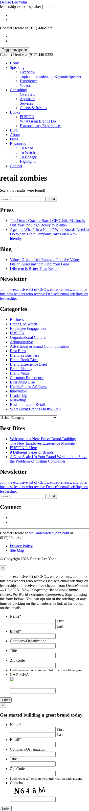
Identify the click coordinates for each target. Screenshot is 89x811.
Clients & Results (33, 108)
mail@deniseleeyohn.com (49, 533)
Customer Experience (27, 378)
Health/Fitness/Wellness (28, 386)
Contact (16, 166)
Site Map (17, 550)
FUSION (27, 117)
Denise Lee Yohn (13, 2)
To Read (26, 148)
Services (26, 103)
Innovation (18, 391)
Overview (27, 72)
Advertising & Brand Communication (39, 346)
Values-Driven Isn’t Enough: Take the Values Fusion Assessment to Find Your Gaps (45, 261)
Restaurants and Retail (27, 404)
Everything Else (22, 382)
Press (14, 139)
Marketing (18, 400)
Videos (25, 85)
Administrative (21, 342)
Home (15, 63)
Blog (14, 130)
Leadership (18, 395)
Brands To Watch (23, 324)
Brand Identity (21, 369)
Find (52, 199)
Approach (27, 99)
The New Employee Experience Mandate (42, 443)
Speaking (17, 67)
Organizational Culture (27, 337)
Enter (6, 700)
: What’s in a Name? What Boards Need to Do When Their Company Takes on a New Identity (49, 234)
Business (17, 319)
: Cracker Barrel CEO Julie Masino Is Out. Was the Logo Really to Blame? (47, 222)
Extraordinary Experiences (40, 126)
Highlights (28, 161)
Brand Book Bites (24, 360)
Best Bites (18, 351)
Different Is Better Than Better (34, 268)
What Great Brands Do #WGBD (35, 409)
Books (15, 112)
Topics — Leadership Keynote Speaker (50, 76)
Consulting (18, 90)
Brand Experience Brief (28, 364)
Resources (18, 143)
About (15, 134)
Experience (28, 81)
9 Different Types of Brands (32, 452)
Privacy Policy (21, 546)
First (60, 621)
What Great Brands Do (38, 121)
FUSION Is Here (23, 448)
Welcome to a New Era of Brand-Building (43, 439)
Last (60, 626)
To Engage (28, 157)
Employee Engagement (28, 328)
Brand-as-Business (24, 355)
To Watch (27, 152)
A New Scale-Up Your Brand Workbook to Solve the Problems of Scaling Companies (48, 459)
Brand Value (19, 373)
